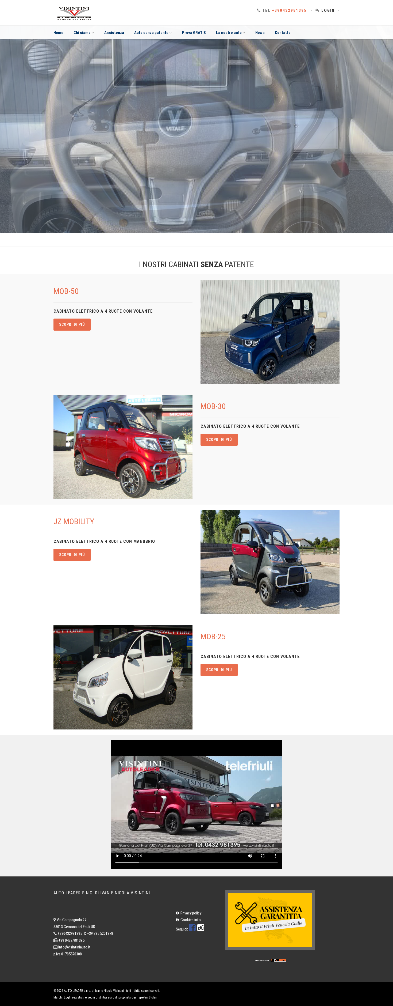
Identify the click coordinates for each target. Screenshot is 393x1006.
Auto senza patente (151, 32)
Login (328, 10)
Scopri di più (72, 324)
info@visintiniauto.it (74, 947)
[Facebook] (192, 929)
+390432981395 (289, 10)
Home (58, 32)
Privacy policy (190, 913)
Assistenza (114, 32)
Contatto (283, 32)
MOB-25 (213, 636)
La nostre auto (229, 32)
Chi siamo (82, 32)
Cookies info (190, 919)
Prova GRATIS (194, 32)
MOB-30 (213, 406)
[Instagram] (200, 929)
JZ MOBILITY (73, 521)
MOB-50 (66, 291)
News (260, 32)
